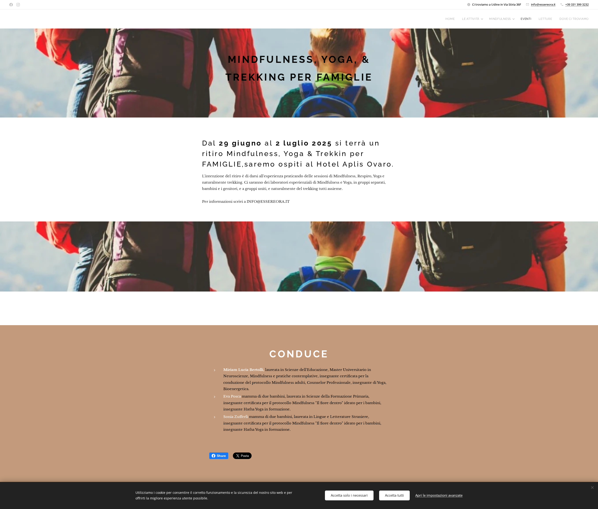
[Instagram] (18, 5)
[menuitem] (451, 19)
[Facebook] (11, 5)
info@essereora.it (543, 4)
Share (221, 456)
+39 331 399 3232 (577, 4)
